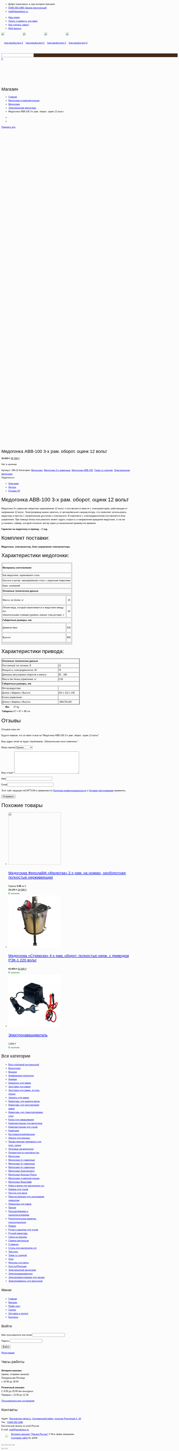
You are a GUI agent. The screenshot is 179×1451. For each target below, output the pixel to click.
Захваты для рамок (18, 1097)
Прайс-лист (14, 1306)
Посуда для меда (17, 1193)
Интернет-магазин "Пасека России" (29, 1434)
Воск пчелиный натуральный (23, 1064)
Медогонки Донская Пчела (22, 1174)
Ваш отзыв (7, 772)
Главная (12, 97)
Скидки (12, 1309)
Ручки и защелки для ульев (23, 1229)
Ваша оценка (8, 747)
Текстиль (13, 1251)
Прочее (12, 1207)
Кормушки (13, 1130)
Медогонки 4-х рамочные (21, 1167)
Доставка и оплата (18, 1313)
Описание (13, 483)
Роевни (12, 1226)
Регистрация (8, 1352)
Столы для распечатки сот (22, 1248)
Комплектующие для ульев (23, 1127)
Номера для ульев (18, 1189)
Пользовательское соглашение (17, 1400)
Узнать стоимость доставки (22, 21)
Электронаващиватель (28, 1035)
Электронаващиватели (20, 1273)
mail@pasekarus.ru (18, 11)
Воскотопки (14, 1068)
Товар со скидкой (103, 470)
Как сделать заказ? (18, 24)
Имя (3, 778)
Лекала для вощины (19, 1138)
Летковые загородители (21, 1149)
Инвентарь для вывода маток (24, 1101)
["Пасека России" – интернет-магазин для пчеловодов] (44, 43)
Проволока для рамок (19, 1204)
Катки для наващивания (21, 1119)
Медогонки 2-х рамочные (21, 1160)
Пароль (5, 1341)
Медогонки (14, 104)
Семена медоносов (18, 1240)
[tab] (71, 483)
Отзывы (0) (14, 491)
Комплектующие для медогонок (25, 1123)
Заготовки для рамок (19, 1086)
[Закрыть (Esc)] (2, 1444)
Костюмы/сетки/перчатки (21, 1134)
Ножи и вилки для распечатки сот (26, 1185)
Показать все (8, 127)
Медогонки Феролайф (20, 1182)
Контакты (13, 1317)
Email (4, 784)
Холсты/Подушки (17, 1266)
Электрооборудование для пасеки (26, 1277)
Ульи (10, 1259)
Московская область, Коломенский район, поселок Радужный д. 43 (45, 1418)
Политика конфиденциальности (69, 790)
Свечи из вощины (17, 1237)
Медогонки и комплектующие (24, 100)
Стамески (13, 1244)
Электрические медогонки (22, 108)
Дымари (12, 1079)
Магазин (12, 1302)
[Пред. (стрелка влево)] (2, 1448)
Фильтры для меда (18, 1262)
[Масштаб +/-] (13, 1444)
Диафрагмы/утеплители (21, 1075)
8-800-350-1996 (15, 1422)
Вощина (12, 1072)
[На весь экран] (9, 1444)
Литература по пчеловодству (23, 1152)
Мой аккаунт (15, 28)
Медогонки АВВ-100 (82, 470)
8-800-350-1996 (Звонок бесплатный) (27, 7)
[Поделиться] (6, 1444)
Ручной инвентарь (18, 1233)
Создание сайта (19, 1438)
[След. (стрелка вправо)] (6, 1448)
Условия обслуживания (101, 790)
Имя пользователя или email (16, 1335)
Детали (12, 487)
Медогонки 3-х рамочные (57, 470)
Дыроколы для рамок (19, 1083)
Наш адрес (14, 17)
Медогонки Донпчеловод (21, 1171)
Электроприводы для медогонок (25, 1281)
